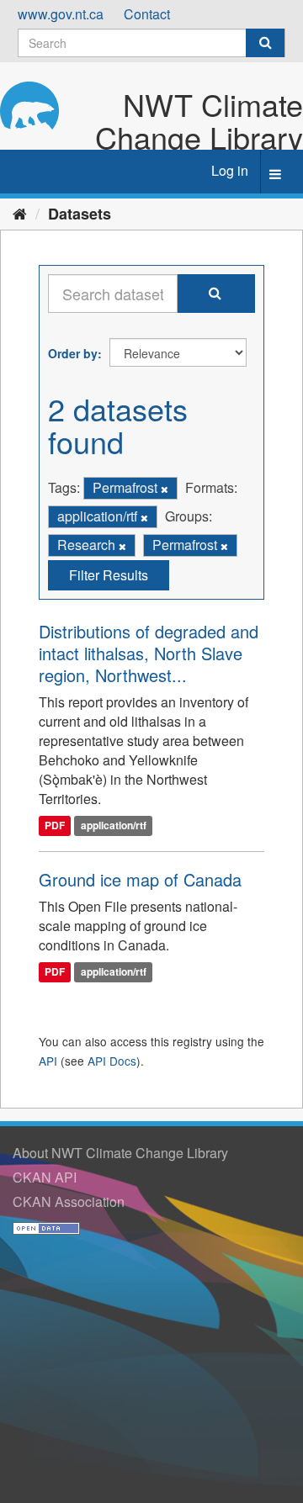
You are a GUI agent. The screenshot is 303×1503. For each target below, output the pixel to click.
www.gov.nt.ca (61, 14)
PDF (55, 825)
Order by (73, 353)
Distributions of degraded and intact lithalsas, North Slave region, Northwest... (148, 653)
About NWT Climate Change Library (120, 1152)
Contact (147, 14)
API (48, 1060)
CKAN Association (69, 1201)
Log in (229, 170)
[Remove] (164, 488)
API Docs (112, 1060)
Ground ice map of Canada (140, 879)
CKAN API (45, 1177)
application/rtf (113, 825)
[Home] (20, 213)
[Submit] (265, 43)
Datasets (79, 214)
